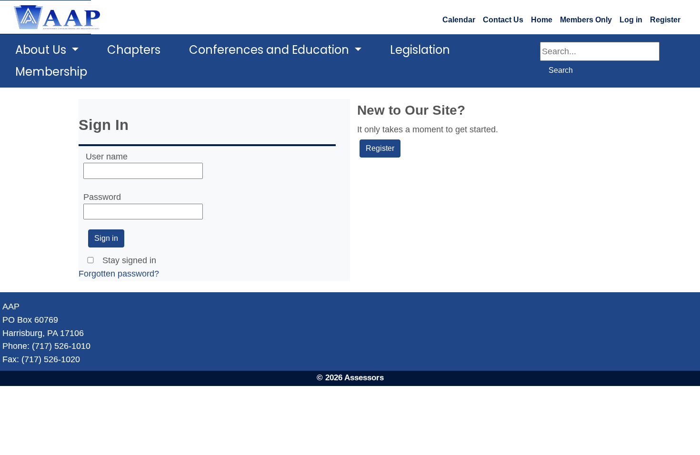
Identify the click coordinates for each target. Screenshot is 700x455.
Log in (631, 20)
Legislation (420, 50)
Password (102, 197)
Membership (51, 71)
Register (665, 20)
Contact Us (503, 20)
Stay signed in (129, 260)
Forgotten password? (119, 273)
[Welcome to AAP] (45, 17)
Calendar (458, 20)
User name (107, 156)
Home (541, 20)
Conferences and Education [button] (270, 50)
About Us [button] (42, 50)
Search (561, 70)
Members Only (586, 20)
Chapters (133, 50)
